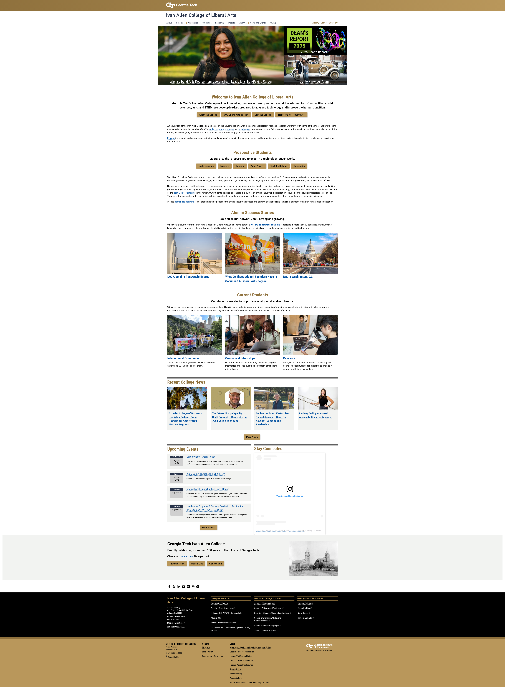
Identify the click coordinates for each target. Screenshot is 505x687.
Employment (207, 652)
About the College (208, 114)
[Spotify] (197, 588)
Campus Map (173, 656)
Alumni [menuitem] (242, 23)
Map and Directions (175, 623)
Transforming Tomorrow (290, 114)
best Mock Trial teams (185, 192)
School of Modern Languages (266, 626)
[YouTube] (183, 588)
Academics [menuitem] (193, 23)
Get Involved (215, 563)
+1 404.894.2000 (175, 653)
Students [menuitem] (207, 23)
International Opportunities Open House (207, 489)
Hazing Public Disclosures (241, 665)
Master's (224, 166)
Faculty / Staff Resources (222, 608)
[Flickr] (188, 588)
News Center (303, 613)
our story (187, 556)
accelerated (244, 129)
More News (252, 437)
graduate (229, 129)
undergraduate (216, 129)
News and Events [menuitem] (258, 23)
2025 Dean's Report (314, 52)
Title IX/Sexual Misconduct (241, 661)
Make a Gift (197, 563)
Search (332, 23)
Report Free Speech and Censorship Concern (249, 682)
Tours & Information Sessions (223, 623)
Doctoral (240, 166)
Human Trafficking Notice (241, 656)
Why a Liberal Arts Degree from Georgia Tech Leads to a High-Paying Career (221, 81)
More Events (208, 527)
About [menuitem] (169, 23)
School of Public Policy (264, 630)
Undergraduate (206, 166)
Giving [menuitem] (273, 23)
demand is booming (184, 201)
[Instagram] (193, 588)
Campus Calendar (305, 618)
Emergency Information (212, 656)
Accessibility (235, 669)
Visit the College (263, 114)
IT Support (215, 613)
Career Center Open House (201, 456)
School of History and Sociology (268, 608)
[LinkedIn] (178, 588)
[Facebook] (169, 588)
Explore (171, 138)
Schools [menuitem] (180, 23)
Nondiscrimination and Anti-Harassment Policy (250, 647)
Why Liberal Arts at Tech (236, 114)
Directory (206, 647)
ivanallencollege (295, 530)
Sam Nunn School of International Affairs (271, 613)
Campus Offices (304, 603)
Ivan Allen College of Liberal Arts (201, 15)
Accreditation (236, 678)
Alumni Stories (177, 563)
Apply (315, 23)
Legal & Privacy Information (242, 652)
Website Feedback (175, 626)
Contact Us (299, 166)
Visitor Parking (304, 608)
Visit (323, 23)
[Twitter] (174, 588)
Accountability (236, 674)
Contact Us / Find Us (219, 603)
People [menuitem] (231, 23)
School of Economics (263, 603)
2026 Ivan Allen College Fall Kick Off (205, 474)
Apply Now (256, 166)
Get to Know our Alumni (315, 81)
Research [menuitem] (219, 23)
